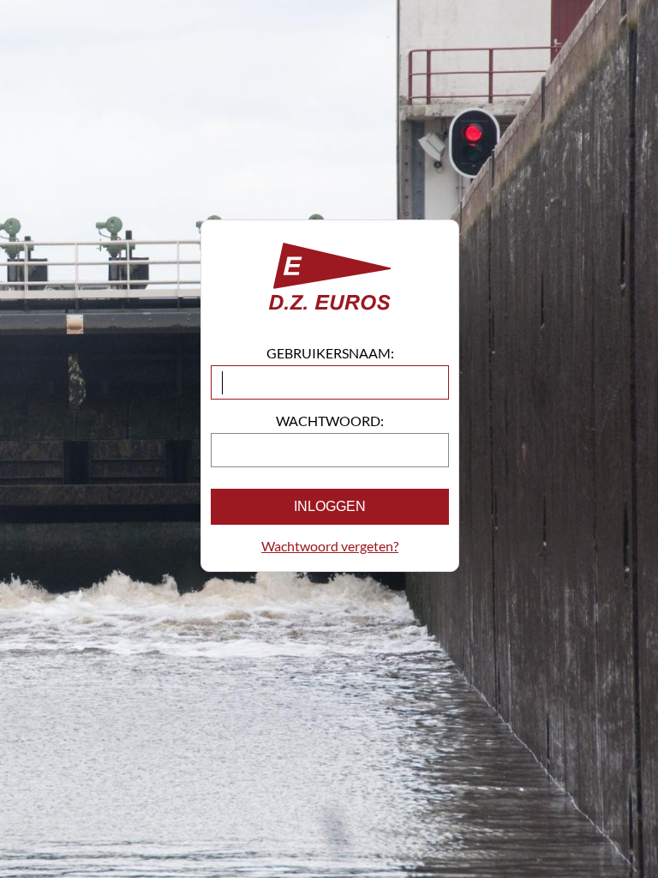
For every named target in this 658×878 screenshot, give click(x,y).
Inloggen (330, 506)
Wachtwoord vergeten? (329, 546)
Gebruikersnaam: (330, 353)
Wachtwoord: (330, 420)
